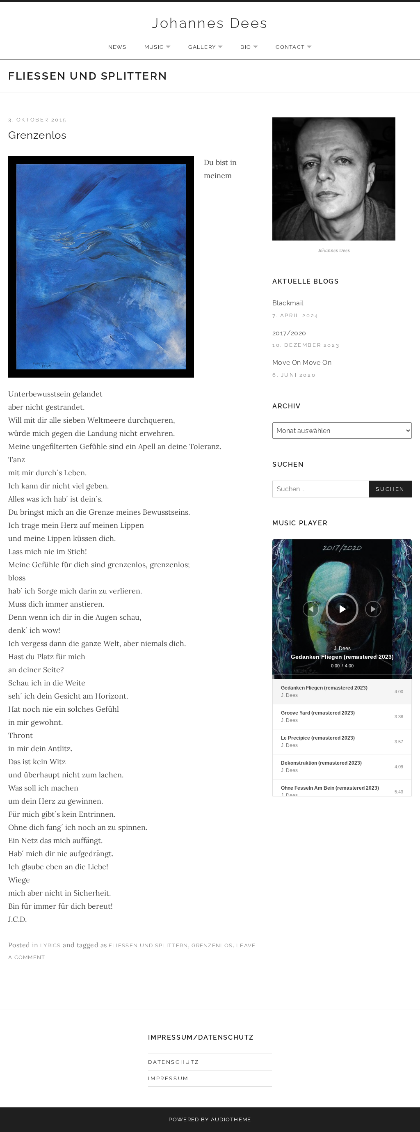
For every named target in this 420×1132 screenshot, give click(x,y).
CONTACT (298, 47)
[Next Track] (373, 609)
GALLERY (209, 47)
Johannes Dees (210, 23)
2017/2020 (289, 333)
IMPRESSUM (168, 1078)
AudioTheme (231, 1119)
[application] (342, 609)
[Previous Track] (310, 609)
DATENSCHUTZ (173, 1062)
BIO (253, 47)
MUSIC (161, 47)
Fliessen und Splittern (148, 945)
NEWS (117, 47)
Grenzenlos (37, 135)
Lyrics (50, 945)
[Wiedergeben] (343, 609)
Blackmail (288, 303)
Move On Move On (301, 363)
